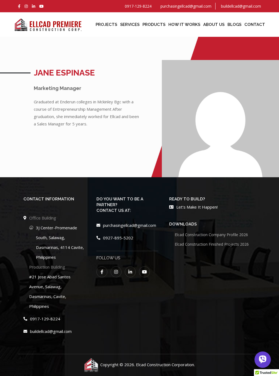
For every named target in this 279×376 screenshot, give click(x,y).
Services (130, 24)
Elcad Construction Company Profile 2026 (211, 234)
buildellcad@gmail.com (51, 331)
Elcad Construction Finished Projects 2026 (212, 244)
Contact (254, 24)
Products (153, 24)
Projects (106, 24)
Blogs (234, 24)
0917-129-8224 (45, 318)
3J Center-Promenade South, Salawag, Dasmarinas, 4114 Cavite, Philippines (60, 242)
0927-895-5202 (118, 237)
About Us (214, 24)
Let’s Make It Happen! (197, 207)
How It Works (184, 24)
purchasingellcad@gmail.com (129, 225)
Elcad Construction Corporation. (165, 364)
